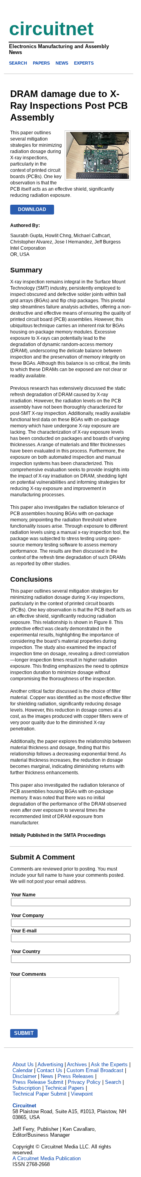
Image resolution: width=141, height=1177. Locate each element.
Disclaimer (24, 1076)
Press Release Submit (38, 1082)
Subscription (27, 1088)
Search (113, 1082)
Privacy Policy (84, 1082)
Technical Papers (64, 1088)
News (47, 1076)
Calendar (23, 1070)
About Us (23, 1064)
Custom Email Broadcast (95, 1070)
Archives (77, 1064)
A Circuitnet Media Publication (47, 1158)
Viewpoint (82, 1094)
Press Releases (76, 1076)
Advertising (50, 1064)
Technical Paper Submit (40, 1094)
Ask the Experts (109, 1064)
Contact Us (49, 1070)
